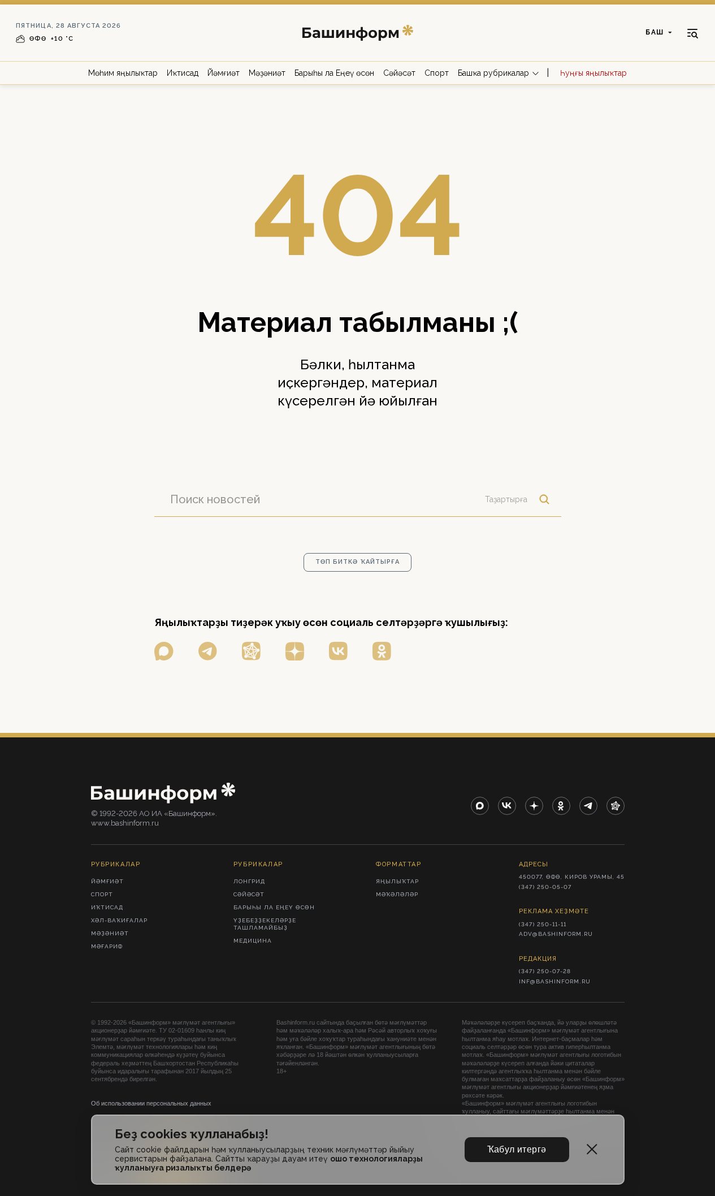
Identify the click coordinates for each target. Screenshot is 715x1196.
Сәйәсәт (399, 72)
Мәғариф (107, 946)
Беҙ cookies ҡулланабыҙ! (191, 1134)
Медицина (252, 941)
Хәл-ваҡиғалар (119, 920)
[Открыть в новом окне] (164, 651)
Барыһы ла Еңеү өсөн (334, 72)
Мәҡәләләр (397, 894)
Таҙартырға (506, 499)
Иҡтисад (182, 72)
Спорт (436, 72)
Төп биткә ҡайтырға (357, 561)
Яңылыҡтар (397, 881)
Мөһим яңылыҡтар (123, 72)
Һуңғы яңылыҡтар (593, 72)
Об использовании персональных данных (151, 1103)
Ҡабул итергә (517, 1149)
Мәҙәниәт (267, 72)
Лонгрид (249, 881)
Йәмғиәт (223, 72)
